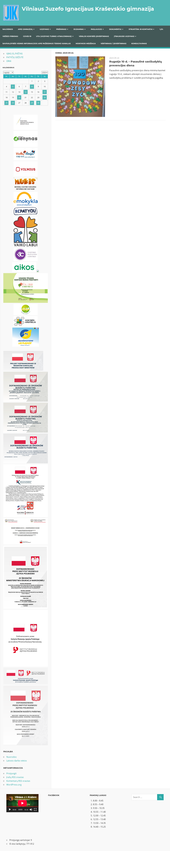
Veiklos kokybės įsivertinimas (94, 36)
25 (6, 103)
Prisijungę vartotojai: (20, 840)
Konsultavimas (139, 44)
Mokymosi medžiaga (86, 44)
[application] (22, 803)
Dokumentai (115, 29)
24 (45, 97)
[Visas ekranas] (35, 809)
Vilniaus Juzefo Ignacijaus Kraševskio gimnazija (88, 8)
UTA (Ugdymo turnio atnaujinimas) (54, 36)
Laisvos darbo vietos (16, 760)
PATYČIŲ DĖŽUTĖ (14, 57)
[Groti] (9, 809)
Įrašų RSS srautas (15, 777)
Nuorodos (11, 756)
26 (13, 103)
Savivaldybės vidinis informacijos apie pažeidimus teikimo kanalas (37, 44)
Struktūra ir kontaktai (140, 29)
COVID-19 (27, 36)
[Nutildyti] (31, 809)
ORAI (8, 61)
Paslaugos (96, 29)
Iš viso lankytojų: (17, 843)
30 (38, 103)
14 (25, 92)
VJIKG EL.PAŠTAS (14, 53)
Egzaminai (79, 29)
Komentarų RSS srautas (18, 780)
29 (32, 103)
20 (19, 97)
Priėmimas (61, 29)
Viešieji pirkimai (10, 36)
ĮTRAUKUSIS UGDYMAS (124, 36)
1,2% (161, 29)
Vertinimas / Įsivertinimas (113, 44)
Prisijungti (11, 773)
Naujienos (8, 29)
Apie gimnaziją (25, 29)
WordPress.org (14, 784)
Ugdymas (44, 29)
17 (45, 92)
